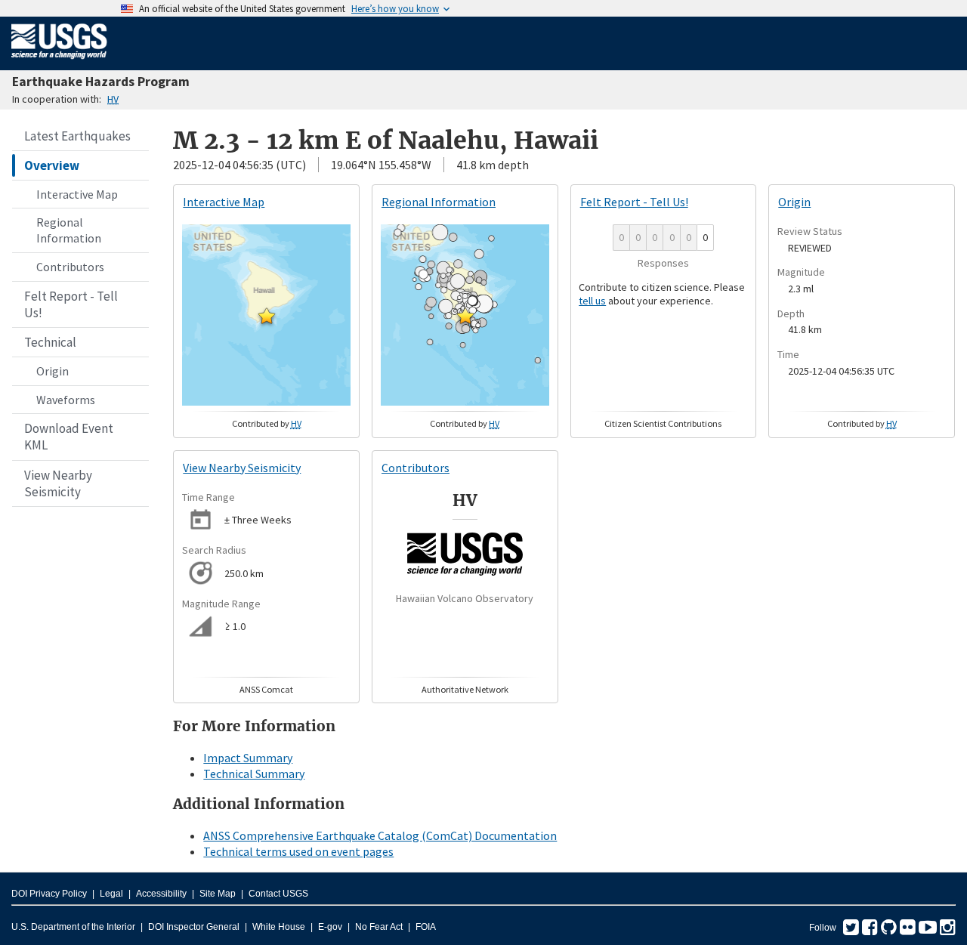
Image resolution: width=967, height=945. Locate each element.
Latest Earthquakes (77, 136)
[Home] (59, 61)
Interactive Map (77, 194)
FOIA (426, 927)
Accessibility (161, 893)
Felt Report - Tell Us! (71, 304)
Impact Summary (247, 757)
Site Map (217, 893)
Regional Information (68, 230)
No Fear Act (379, 927)
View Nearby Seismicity (58, 483)
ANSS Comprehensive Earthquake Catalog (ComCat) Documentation (380, 835)
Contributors (70, 266)
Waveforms (65, 399)
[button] (267, 316)
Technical (50, 342)
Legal (111, 893)
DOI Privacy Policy (49, 893)
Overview (51, 165)
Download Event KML (68, 436)
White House (278, 927)
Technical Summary (253, 773)
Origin (52, 370)
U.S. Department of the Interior (73, 927)
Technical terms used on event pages (298, 851)
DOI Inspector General (193, 927)
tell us (592, 300)
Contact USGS (278, 893)
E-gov (330, 927)
